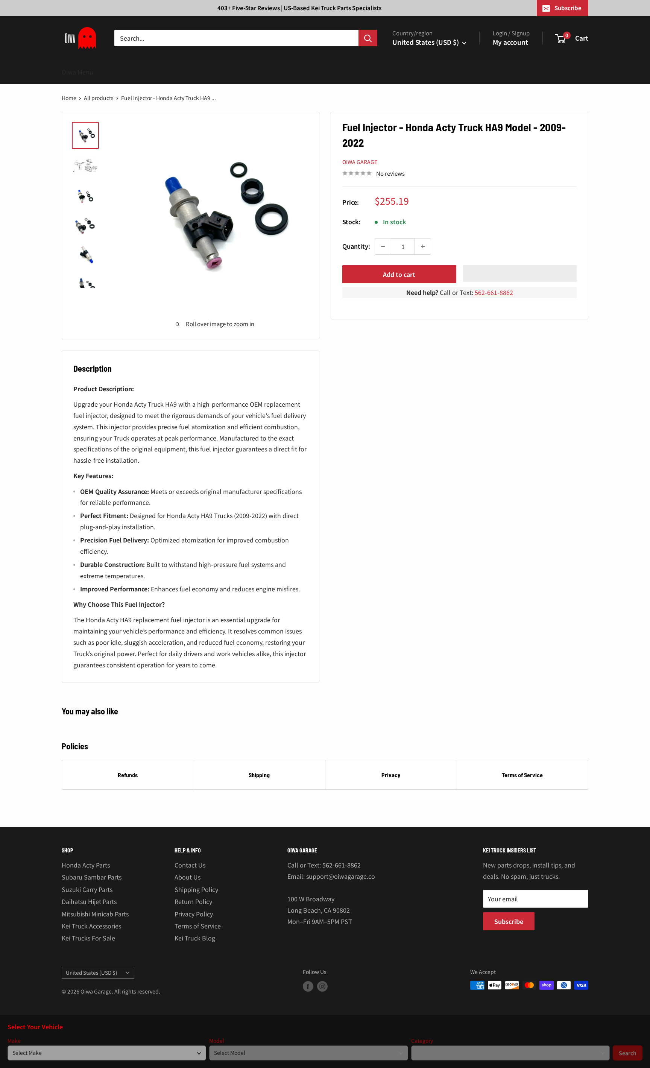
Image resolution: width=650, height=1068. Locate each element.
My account (510, 42)
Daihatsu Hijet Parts (89, 901)
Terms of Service (522, 774)
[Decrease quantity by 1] (383, 246)
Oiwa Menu (77, 71)
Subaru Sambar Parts (91, 876)
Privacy (390, 774)
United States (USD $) (91, 972)
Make (14, 1040)
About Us (187, 876)
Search (627, 1053)
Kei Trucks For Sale (88, 937)
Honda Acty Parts (86, 864)
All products (99, 98)
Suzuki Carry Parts (87, 889)
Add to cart (399, 274)
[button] (520, 273)
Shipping (259, 774)
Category (422, 1040)
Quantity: (356, 246)
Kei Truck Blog (195, 937)
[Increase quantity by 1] (423, 246)
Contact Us (190, 864)
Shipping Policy (196, 889)
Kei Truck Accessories (91, 925)
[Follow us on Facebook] (308, 986)
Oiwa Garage (359, 162)
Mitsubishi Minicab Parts (95, 913)
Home (69, 98)
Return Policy (193, 901)
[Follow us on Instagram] (322, 986)
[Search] (367, 38)
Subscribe (568, 8)
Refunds (128, 774)
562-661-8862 (494, 292)
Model (216, 1040)
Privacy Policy (194, 913)
